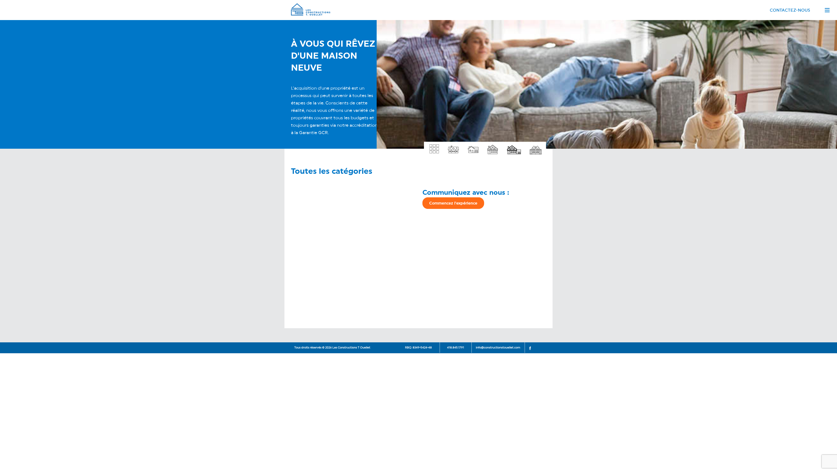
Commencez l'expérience (453, 203)
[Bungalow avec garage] (473, 147)
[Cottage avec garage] (513, 147)
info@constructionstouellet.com (498, 347)
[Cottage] (492, 147)
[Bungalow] (453, 147)
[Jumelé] (535, 147)
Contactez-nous (790, 10)
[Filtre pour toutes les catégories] (434, 147)
